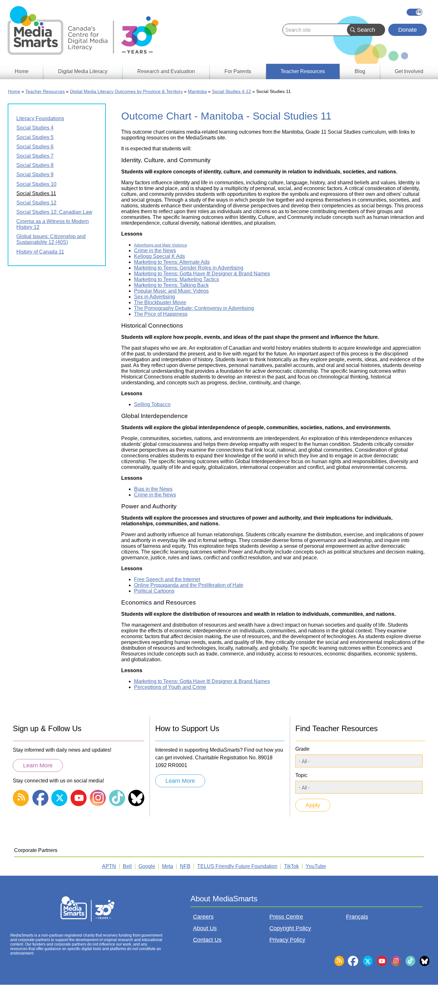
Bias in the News (153, 489)
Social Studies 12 (36, 202)
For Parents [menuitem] (237, 71)
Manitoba (197, 91)
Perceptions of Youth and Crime (170, 687)
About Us (205, 928)
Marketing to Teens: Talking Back (171, 285)
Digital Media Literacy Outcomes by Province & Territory (126, 91)
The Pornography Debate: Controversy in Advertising (194, 308)
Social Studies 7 (35, 156)
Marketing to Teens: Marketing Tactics (176, 279)
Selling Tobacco (152, 404)
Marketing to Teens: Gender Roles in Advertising (188, 268)
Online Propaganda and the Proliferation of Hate (188, 585)
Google (147, 866)
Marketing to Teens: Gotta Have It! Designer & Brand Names (202, 273)
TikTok (291, 866)
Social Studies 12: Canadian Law (54, 212)
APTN (109, 866)
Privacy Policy (287, 940)
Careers (203, 917)
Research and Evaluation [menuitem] (166, 71)
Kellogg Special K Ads (159, 256)
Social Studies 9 (35, 174)
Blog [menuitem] (360, 71)
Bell (127, 866)
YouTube (316, 866)
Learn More (38, 765)
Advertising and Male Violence (160, 245)
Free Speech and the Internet (167, 579)
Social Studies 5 (35, 137)
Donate (407, 30)
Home (14, 91)
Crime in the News (155, 250)
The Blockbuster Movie (160, 302)
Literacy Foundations (40, 118)
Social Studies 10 (36, 184)
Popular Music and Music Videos (171, 291)
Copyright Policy (290, 928)
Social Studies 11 (36, 193)
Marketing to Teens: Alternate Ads (172, 262)
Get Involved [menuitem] (409, 71)
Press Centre (286, 917)
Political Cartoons (154, 591)
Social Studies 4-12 (231, 91)
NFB (185, 866)
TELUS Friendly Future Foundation (237, 866)
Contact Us (207, 940)
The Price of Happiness (161, 314)
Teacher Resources (45, 91)
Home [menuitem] (22, 71)
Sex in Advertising (154, 296)
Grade (302, 749)
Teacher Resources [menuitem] (303, 71)
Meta (167, 866)
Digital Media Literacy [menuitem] (82, 71)
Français (415, 12)
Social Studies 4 (35, 127)
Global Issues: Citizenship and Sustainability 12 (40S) (51, 239)
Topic (301, 775)
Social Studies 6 (35, 146)
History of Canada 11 (40, 252)
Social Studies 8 (35, 165)
